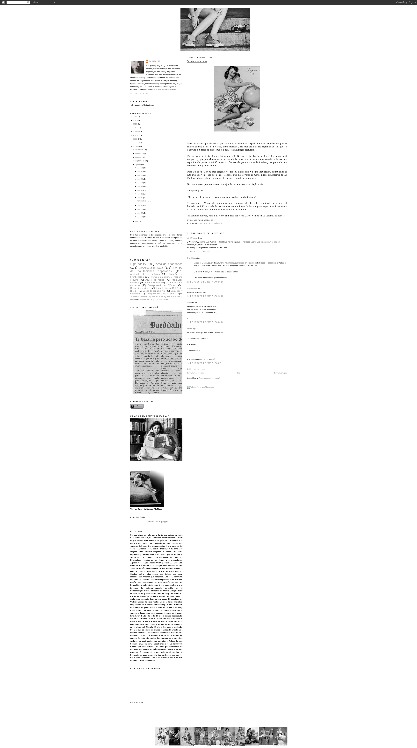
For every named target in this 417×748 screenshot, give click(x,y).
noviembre (139, 153)
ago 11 (140, 198)
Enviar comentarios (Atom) (209, 378)
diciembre (139, 150)
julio (137, 221)
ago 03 (140, 209)
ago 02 (140, 213)
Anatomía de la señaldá (210, 223)
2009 (135, 139)
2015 (135, 117)
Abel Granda (192, 238)
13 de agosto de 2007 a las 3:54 (204, 363)
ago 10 (140, 206)
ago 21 (140, 183)
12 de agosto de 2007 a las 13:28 (205, 282)
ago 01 (140, 217)
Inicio (239, 373)
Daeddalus (191, 258)
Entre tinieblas (152, 282)
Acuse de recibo (154, 280)
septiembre (140, 161)
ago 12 (140, 194)
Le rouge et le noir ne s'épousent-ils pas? (162, 294)
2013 (135, 124)
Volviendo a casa (197, 61)
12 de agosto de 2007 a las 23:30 (205, 322)
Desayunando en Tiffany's (162, 285)
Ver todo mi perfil (139, 93)
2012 (135, 128)
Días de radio (161, 299)
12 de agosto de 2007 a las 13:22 (205, 251)
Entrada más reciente (195, 373)
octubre (138, 157)
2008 (135, 143)
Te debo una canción (138, 297)
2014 (135, 120)
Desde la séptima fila (154, 291)
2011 (135, 131)
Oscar (189, 329)
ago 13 (140, 190)
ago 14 (140, 186)
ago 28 (140, 179)
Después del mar (146, 299)
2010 (135, 135)
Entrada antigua (280, 373)
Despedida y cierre (140, 288)
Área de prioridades (169, 264)
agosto (138, 165)
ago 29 (140, 175)
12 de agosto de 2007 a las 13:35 (205, 296)
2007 (135, 146)
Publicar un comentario (196, 369)
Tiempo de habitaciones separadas (156, 269)
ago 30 (140, 172)
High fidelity (138, 264)
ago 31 (140, 168)
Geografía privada (151, 267)
